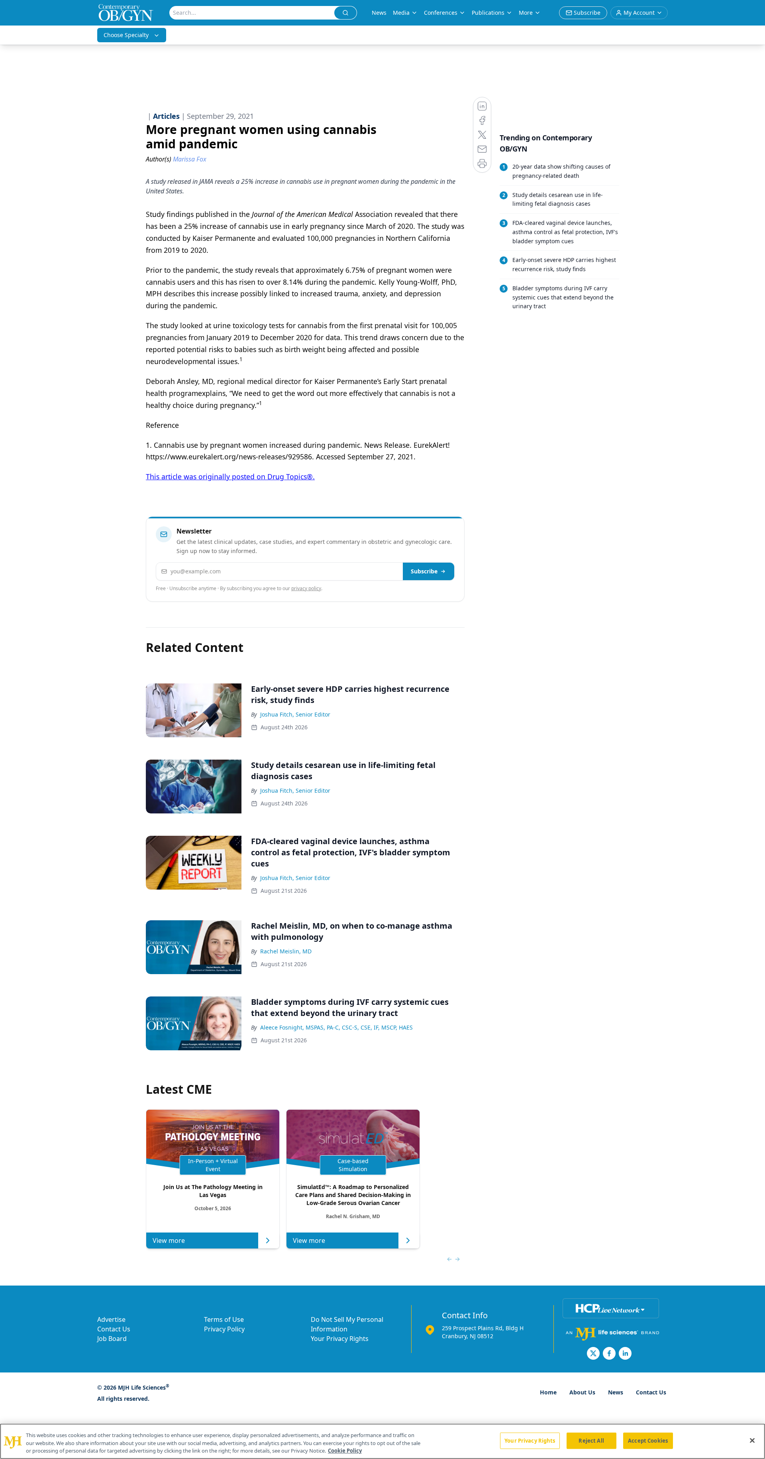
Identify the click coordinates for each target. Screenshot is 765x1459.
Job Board (112, 1338)
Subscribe (424, 571)
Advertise (111, 1319)
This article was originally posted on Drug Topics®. (230, 476)
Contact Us (113, 1329)
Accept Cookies (648, 1440)
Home (548, 1392)
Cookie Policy (345, 1450)
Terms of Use (224, 1319)
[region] (382, 1441)
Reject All (591, 1440)
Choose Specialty (126, 35)
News (379, 12)
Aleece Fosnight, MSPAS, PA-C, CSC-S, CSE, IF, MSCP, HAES (336, 1027)
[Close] (752, 1440)
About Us (582, 1392)
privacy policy (306, 588)
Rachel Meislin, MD (286, 951)
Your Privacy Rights (340, 1338)
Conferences (440, 12)
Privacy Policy (224, 1329)
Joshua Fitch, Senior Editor (295, 714)
